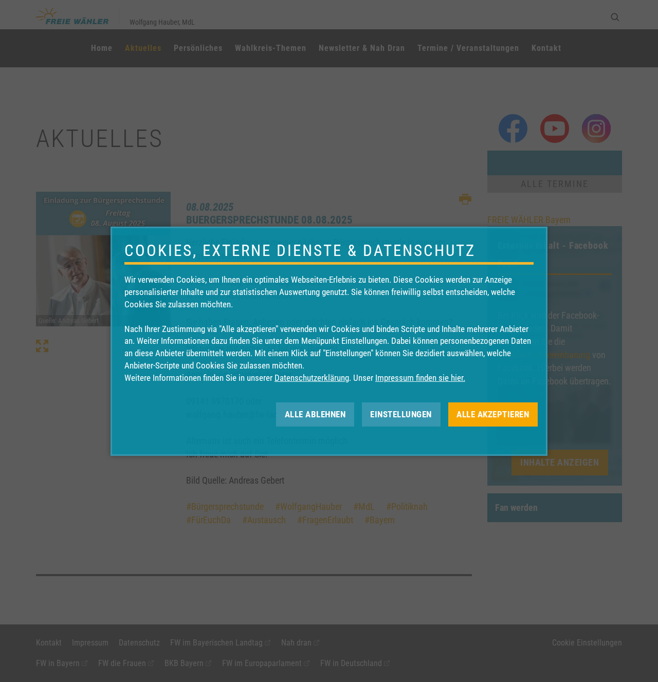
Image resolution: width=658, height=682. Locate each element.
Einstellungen (401, 414)
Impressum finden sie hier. (420, 378)
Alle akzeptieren (492, 414)
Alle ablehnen (315, 414)
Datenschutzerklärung (312, 378)
